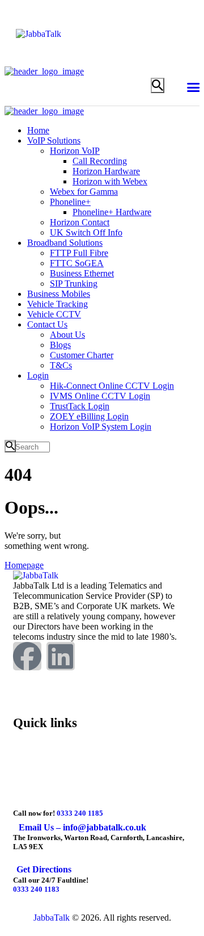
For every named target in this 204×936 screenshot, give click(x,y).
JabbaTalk (51, 917)
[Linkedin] (60, 656)
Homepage (24, 565)
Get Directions (43, 869)
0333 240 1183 (36, 889)
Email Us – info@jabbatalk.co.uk (82, 827)
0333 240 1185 (80, 813)
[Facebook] (27, 656)
